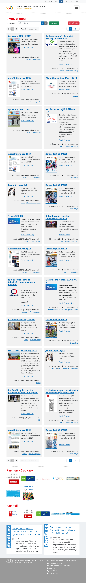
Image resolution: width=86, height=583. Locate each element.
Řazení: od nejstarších (29, 29)
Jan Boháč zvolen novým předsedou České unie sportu (23, 391)
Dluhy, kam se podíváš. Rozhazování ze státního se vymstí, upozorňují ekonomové (26, 531)
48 (16, 29)
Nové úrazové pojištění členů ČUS (60, 110)
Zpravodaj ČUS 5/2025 (56, 319)
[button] (46, 23)
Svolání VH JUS (15, 216)
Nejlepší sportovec (71, 241)
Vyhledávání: (11, 23)
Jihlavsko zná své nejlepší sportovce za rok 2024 (58, 217)
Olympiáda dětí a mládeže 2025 (61, 78)
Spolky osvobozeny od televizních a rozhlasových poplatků (21, 282)
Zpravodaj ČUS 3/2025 (56, 185)
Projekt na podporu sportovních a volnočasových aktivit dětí (62, 391)
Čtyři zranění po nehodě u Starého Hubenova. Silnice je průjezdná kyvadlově (62, 530)
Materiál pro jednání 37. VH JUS (61, 279)
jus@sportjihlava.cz (56, 563)
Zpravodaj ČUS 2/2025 (56, 153)
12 (8, 29)
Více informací (27, 47)
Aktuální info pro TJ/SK (19, 78)
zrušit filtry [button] (75, 23)
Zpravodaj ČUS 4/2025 (56, 248)
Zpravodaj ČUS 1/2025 (19, 109)
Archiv (28, 59)
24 (12, 29)
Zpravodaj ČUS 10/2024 (19, 36)
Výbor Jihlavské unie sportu (30, 203)
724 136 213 (53, 568)
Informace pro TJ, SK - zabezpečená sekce (63, 310)
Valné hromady (35, 241)
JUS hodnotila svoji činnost (21, 319)
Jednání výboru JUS (17, 185)
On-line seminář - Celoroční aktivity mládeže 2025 (59, 37)
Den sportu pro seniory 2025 (22, 350)
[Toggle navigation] (76, 7)
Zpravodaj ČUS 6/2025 (56, 430)
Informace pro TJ (72, 71)
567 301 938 (53, 571)
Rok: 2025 (53, 23)
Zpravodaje (36, 59)
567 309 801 (53, 573)
